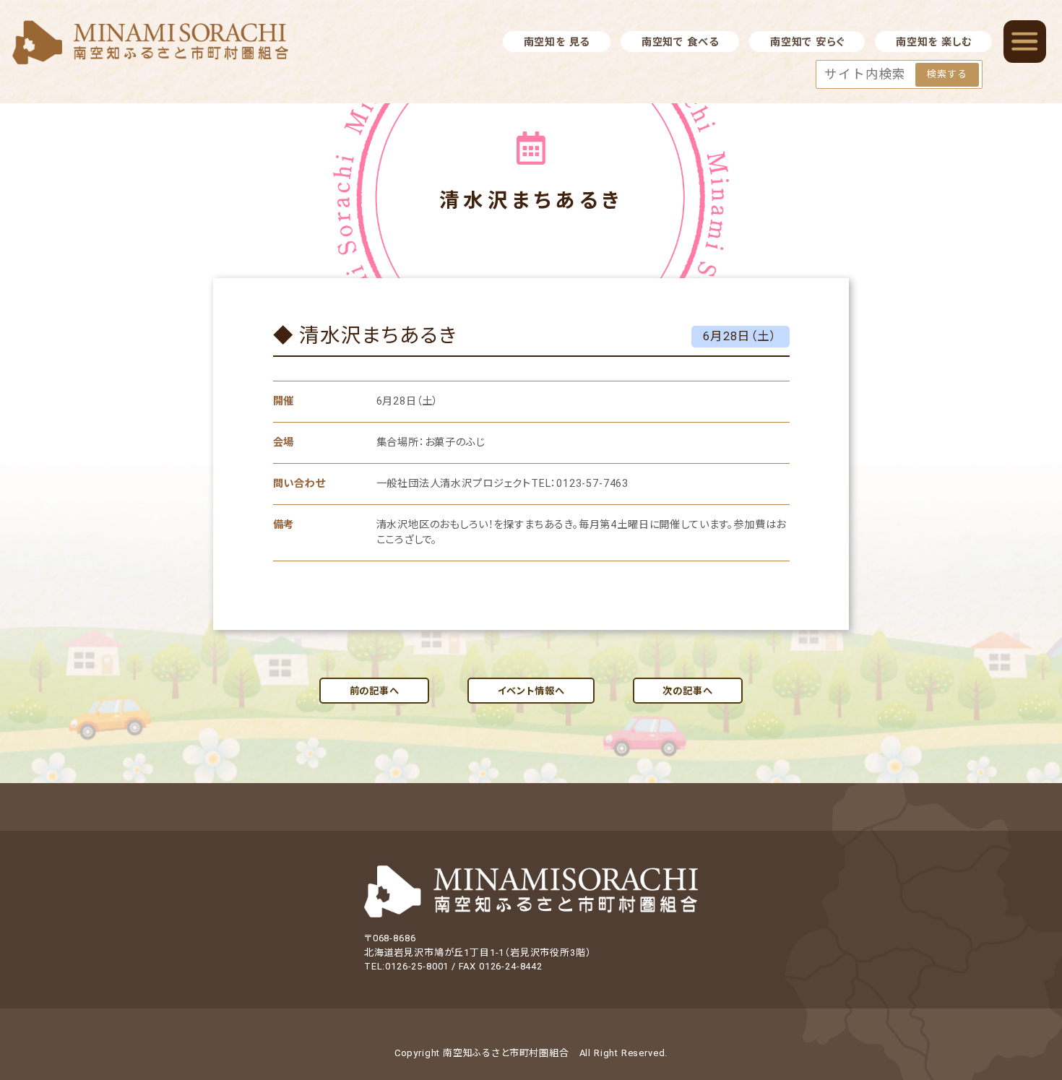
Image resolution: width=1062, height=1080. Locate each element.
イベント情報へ (531, 691)
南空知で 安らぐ (807, 42)
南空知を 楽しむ (934, 42)
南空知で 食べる (680, 42)
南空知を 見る (557, 42)
